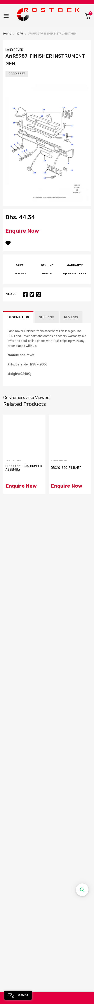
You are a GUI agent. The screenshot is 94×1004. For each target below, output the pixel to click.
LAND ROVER (14, 50)
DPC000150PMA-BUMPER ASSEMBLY (23, 467)
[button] (82, 889)
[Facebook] (25, 294)
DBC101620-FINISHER (66, 467)
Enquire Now (22, 231)
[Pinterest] (38, 294)
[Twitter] (32, 294)
